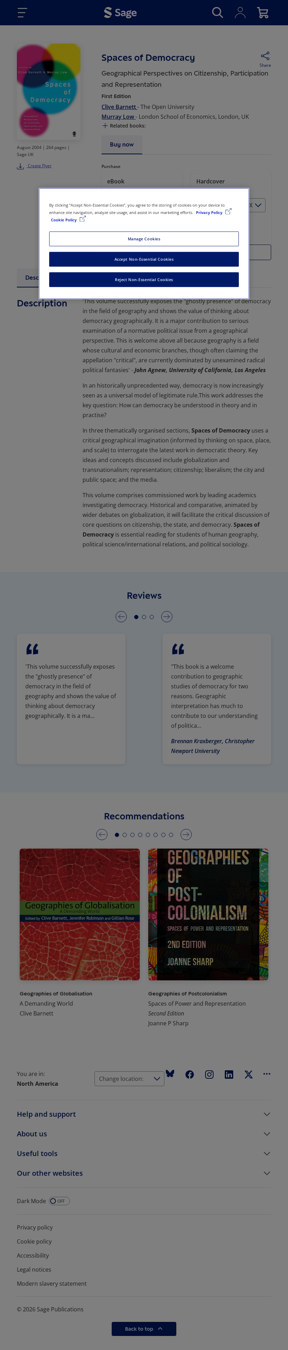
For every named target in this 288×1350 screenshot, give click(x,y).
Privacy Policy (209, 212)
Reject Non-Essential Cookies (144, 279)
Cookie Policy (64, 219)
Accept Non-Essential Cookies (144, 259)
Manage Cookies (144, 238)
